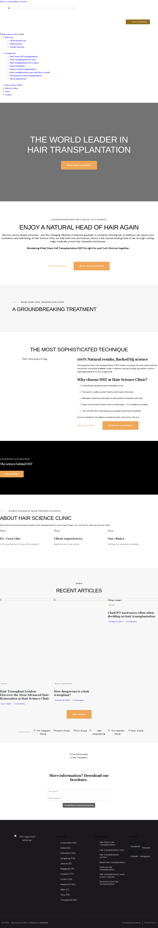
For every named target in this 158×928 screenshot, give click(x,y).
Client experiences (68, 539)
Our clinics (116, 539)
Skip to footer (20, 1)
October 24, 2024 (62, 700)
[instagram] (9, 101)
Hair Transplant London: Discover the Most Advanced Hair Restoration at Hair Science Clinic (24, 695)
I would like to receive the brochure (79, 805)
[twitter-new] (4, 101)
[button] (2, 359)
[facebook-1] (1, 101)
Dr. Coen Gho (10, 539)
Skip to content (7, 1)
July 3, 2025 (6, 704)
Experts (67, 684)
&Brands (44, 922)
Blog (4, 684)
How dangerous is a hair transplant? (71, 693)
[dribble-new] (7, 101)
